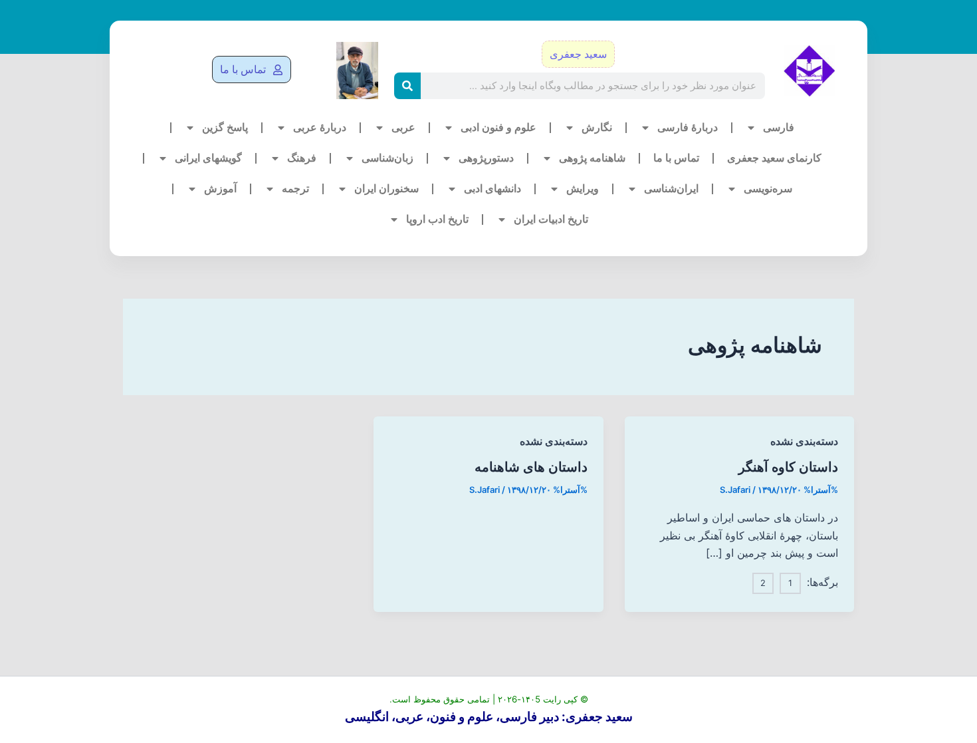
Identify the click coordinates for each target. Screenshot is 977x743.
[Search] (407, 86)
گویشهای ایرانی (208, 158)
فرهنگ (301, 158)
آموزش (220, 188)
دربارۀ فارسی (687, 127)
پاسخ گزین (225, 127)
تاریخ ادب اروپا (437, 219)
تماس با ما (676, 158)
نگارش (597, 127)
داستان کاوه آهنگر (788, 467)
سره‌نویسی (768, 188)
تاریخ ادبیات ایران (551, 219)
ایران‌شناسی (671, 188)
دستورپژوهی (486, 158)
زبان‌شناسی (387, 158)
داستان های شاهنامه (531, 467)
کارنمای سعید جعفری (774, 158)
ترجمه (295, 188)
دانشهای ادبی (492, 188)
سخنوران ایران (386, 188)
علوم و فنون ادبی (498, 127)
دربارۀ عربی (319, 127)
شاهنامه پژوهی (592, 158)
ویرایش (582, 188)
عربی (403, 127)
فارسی (778, 127)
